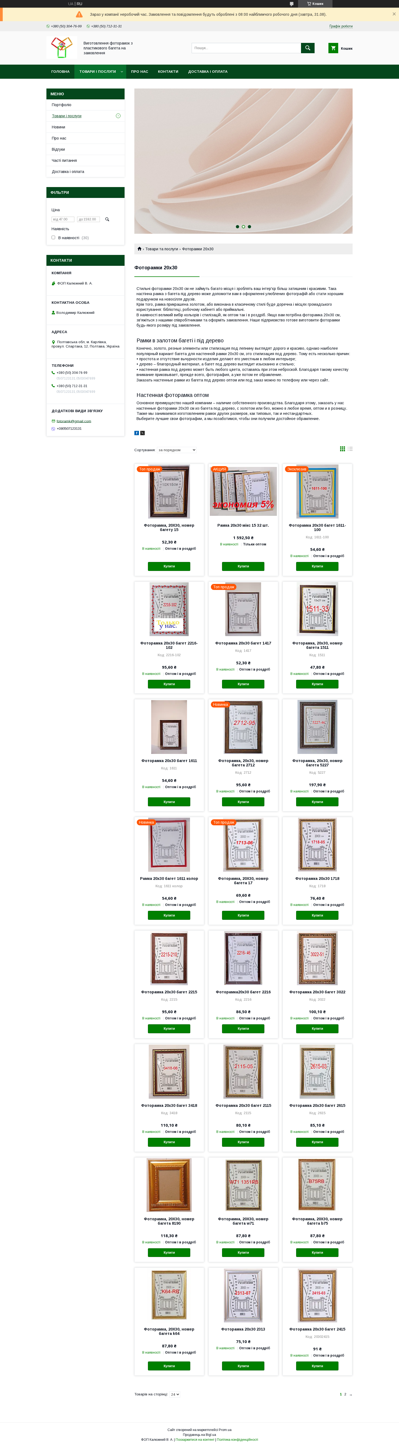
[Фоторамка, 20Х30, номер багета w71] (243, 1185)
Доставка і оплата (207, 71)
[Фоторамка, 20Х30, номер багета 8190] (169, 1185)
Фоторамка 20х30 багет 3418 (169, 1105)
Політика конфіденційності (237, 1440)
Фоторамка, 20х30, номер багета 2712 (243, 763)
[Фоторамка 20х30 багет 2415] (317, 1295)
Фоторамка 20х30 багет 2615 (317, 1105)
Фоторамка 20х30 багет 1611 (169, 761)
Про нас (139, 71)
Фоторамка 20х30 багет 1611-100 (317, 527)
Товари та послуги (161, 249)
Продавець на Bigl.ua (199, 1435)
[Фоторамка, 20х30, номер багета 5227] (317, 726)
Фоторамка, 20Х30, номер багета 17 (243, 880)
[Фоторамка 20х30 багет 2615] (317, 1071)
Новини (58, 127)
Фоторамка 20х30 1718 (317, 878)
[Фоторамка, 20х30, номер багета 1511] (317, 609)
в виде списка (350, 450)
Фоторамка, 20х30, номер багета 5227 (317, 763)
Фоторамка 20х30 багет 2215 (169, 992)
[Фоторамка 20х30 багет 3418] (169, 1071)
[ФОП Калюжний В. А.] (61, 57)
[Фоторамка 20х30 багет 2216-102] (169, 609)
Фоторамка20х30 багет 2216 (243, 992)
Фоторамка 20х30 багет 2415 (317, 1329)
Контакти (168, 71)
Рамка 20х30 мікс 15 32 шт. (243, 525)
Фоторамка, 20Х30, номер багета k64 (169, 1331)
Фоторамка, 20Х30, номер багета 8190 (169, 1221)
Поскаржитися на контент (195, 1440)
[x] (142, 434)
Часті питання (64, 160)
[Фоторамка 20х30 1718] (317, 844)
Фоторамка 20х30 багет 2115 (243, 1105)
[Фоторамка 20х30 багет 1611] (169, 726)
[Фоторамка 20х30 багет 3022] (317, 958)
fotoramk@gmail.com (74, 421)
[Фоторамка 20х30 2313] (243, 1295)
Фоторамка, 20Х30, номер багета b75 (317, 1221)
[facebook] (136, 434)
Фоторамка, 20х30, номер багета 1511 (317, 645)
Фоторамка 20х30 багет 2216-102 (169, 645)
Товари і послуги (97, 71)
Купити (169, 566)
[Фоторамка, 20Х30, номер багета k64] (169, 1295)
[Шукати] (308, 48)
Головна (60, 71)
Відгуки (58, 149)
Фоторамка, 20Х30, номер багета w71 (243, 1221)
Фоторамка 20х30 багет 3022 (317, 992)
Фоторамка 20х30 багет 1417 (243, 643)
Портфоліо (61, 105)
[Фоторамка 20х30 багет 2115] (243, 1071)
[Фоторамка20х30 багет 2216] (243, 958)
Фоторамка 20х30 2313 (243, 1329)
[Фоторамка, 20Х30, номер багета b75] (317, 1185)
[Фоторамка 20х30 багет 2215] (169, 958)
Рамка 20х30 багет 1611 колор (169, 878)
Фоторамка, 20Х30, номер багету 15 (169, 527)
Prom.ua (225, 1430)
